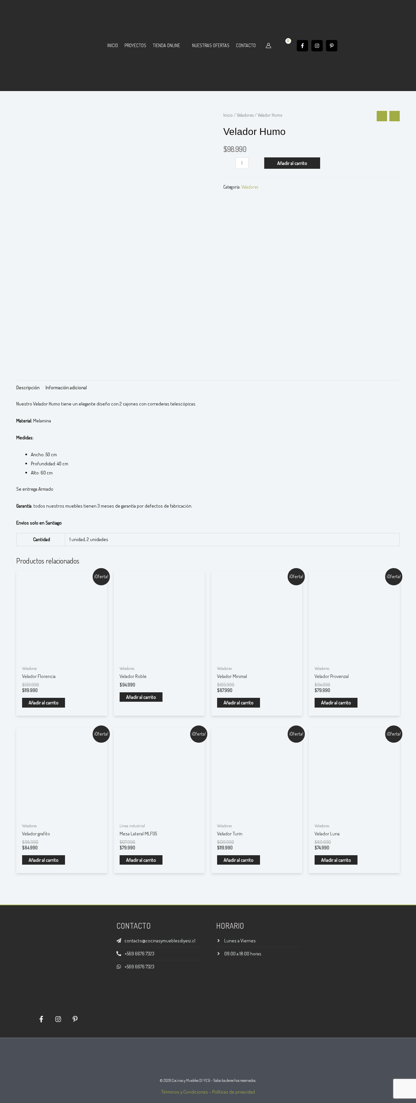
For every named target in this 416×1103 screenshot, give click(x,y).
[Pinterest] (331, 45)
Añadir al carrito (292, 163)
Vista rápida (62, 656)
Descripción (28, 387)
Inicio (228, 115)
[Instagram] (317, 45)
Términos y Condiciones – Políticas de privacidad (208, 1092)
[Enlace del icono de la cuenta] (268, 45)
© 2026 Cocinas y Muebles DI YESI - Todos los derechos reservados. (208, 1080)
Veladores (245, 115)
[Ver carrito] (284, 45)
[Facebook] (302, 45)
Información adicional (66, 387)
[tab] (28, 387)
